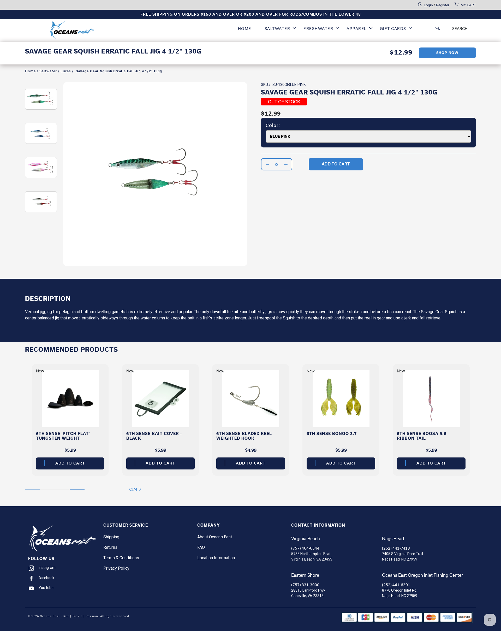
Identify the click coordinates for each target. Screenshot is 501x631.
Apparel (357, 28)
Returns (110, 547)
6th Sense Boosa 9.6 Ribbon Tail (421, 435)
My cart (468, 5)
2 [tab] (47, 487)
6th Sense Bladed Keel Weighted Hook (244, 435)
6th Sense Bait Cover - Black (154, 435)
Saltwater (277, 28)
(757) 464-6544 (305, 548)
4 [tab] (77, 487)
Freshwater (318, 28)
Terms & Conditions (121, 557)
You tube (46, 588)
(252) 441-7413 (396, 548)
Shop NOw (447, 53)
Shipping (111, 536)
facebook (46, 578)
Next (141, 489)
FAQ (201, 547)
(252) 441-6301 (396, 584)
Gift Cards (393, 28)
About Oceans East (214, 536)
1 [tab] (32, 487)
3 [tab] (62, 487)
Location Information (216, 557)
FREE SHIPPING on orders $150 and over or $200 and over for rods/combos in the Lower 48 (250, 14)
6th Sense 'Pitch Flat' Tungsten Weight (63, 435)
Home (244, 28)
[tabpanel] (70, 420)
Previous (131, 489)
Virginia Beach (305, 538)
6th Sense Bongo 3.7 (332, 433)
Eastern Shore (305, 575)
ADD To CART (336, 164)
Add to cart (70, 463)
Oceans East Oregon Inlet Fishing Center (422, 575)
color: (273, 125)
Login (429, 5)
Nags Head (393, 538)
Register (442, 5)
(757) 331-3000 (305, 584)
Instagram (47, 567)
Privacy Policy (116, 568)
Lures (66, 71)
